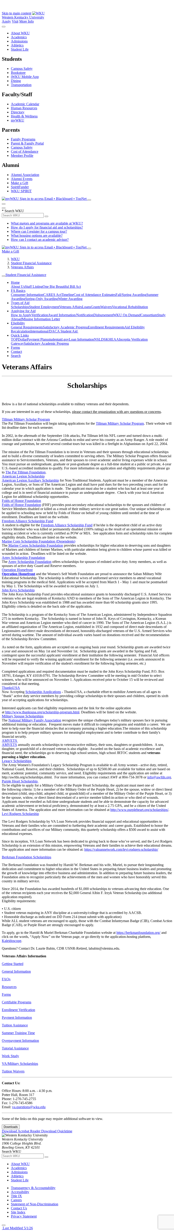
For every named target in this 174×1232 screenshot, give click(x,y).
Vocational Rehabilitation (130, 307)
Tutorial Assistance (15, 1048)
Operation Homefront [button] (17, 570)
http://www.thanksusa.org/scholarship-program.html (42, 712)
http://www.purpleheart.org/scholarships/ (139, 810)
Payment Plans (37, 339)
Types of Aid (20, 303)
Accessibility (20, 1192)
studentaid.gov (58, 339)
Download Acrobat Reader (21, 1131)
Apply (6, 21)
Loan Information (81, 339)
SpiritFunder (20, 187)
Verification (39, 315)
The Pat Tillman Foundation (25, 472)
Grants (95, 307)
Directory (17, 112)
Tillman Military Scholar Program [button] (26, 419)
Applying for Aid (23, 311)
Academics (19, 37)
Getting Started (12, 964)
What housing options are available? (37, 235)
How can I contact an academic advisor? (40, 239)
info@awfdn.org (159, 777)
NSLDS (100, 339)
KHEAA (112, 339)
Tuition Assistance (15, 1025)
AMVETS (9, 745)
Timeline (67, 295)
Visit (15, 21)
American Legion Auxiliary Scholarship (30, 480)
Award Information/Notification (70, 315)
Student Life (20, 49)
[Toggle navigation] (3, 276)
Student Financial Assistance (31, 263)
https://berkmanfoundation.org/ (138, 933)
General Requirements (27, 327)
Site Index (18, 1212)
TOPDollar (19, 339)
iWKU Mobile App (25, 77)
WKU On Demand (126, 315)
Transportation (21, 85)
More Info (26, 21)
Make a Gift (19, 183)
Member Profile (22, 155)
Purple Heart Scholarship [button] (20, 781)
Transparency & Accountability (33, 1188)
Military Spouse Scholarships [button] (23, 716)
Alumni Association (25, 175)
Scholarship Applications (43, 692)
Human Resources (24, 108)
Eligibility (18, 323)
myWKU (17, 120)
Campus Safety (22, 68)
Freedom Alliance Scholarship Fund (66, 525)
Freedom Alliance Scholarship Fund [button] (27, 521)
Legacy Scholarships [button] (16, 761)
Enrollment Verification (18, 1010)
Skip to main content (16, 13)
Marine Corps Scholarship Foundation (35, 545)
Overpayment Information (20, 1040)
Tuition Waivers (13, 1071)
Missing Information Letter (41, 319)
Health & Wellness (24, 116)
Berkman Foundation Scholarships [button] (26, 857)
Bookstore (18, 73)
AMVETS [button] (10, 740)
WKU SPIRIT (21, 191)
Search (16, 356)
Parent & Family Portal (27, 143)
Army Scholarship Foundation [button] (23, 558)
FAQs (6, 979)
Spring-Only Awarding (41, 299)
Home (15, 282)
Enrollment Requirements (106, 327)
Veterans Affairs (22, 267)
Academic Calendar (25, 104)
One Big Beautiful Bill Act (62, 286)
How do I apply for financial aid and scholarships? (47, 227)
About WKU (20, 33)
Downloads (11, 1127)
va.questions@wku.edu (29, 1107)
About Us (18, 286)
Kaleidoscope (11, 941)
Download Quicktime (56, 1131)
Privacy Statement (24, 1216)
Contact (16, 352)
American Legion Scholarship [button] (23, 476)
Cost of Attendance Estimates (95, 295)
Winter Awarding (70, 299)
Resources (9, 987)
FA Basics (18, 291)
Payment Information (17, 1017)
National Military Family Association (34, 720)
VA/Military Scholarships (20, 1064)
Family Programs (23, 139)
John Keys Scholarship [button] (18, 590)
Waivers (106, 307)
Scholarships (20, 307)
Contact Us (19, 1208)
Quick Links (20, 335)
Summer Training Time (18, 1033)
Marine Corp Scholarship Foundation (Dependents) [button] (38, 541)
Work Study (10, 1056)
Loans (86, 307)
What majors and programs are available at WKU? (47, 223)
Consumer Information (27, 295)
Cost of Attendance (24, 151)
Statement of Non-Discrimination (34, 1204)
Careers (16, 1200)
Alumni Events (21, 179)
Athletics (17, 45)
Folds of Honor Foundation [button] (21, 501)
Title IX (16, 1196)
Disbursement (103, 315)
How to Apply (21, 315)
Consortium (148, 315)
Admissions (19, 41)
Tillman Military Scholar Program (120, 423)
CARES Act (52, 295)
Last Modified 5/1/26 (17, 1228)
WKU (15, 259)
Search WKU (13, 211)
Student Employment (44, 307)
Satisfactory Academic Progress (65, 327)
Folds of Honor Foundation (21, 505)
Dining (16, 81)
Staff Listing (34, 286)
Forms (15, 347)
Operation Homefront (18, 574)
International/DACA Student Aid (54, 331)
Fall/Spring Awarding (131, 295)
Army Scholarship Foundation (29, 562)
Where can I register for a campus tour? (39, 231)
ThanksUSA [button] (11, 688)
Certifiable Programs (16, 1002)
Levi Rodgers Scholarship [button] (20, 814)
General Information (16, 971)
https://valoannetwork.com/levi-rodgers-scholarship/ (121, 849)
